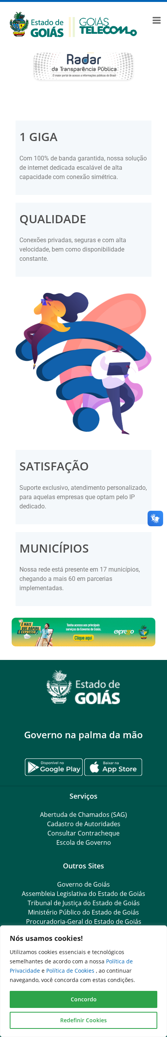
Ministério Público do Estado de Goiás (83, 912)
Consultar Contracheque (83, 833)
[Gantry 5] (83, 687)
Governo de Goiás (83, 884)
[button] (83, 632)
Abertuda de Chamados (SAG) (83, 814)
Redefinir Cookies (83, 1020)
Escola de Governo (83, 842)
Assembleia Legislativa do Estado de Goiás (83, 893)
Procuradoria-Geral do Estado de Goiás (83, 921)
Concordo (84, 999)
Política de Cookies (71, 970)
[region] (83, 981)
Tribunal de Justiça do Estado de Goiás (84, 903)
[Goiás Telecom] (73, 23)
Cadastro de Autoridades (83, 824)
